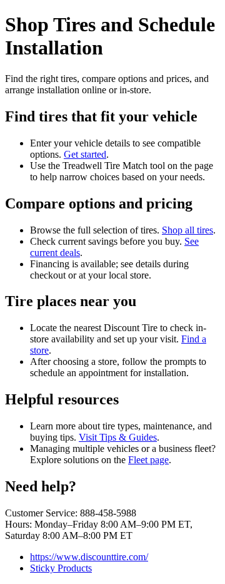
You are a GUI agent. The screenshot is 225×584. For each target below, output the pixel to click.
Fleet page (148, 459)
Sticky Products (61, 568)
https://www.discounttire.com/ (89, 556)
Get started (85, 154)
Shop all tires (187, 230)
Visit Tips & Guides (118, 437)
